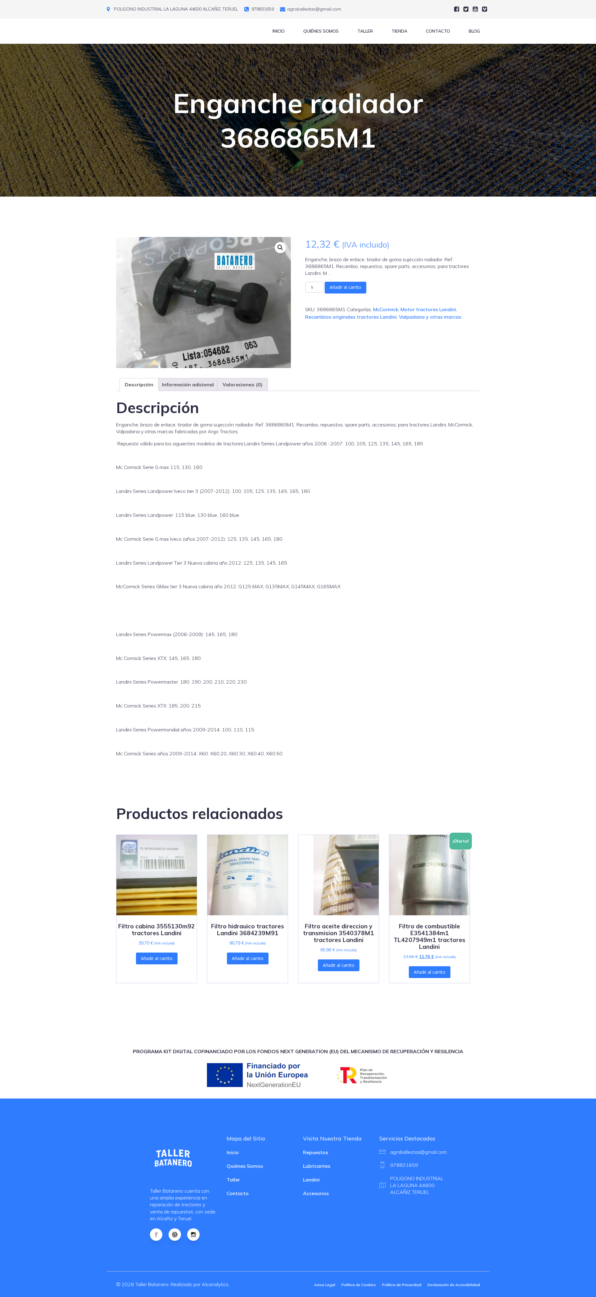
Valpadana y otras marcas (430, 317)
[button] (280, 247)
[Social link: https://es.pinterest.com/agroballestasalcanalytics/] (178, 1234)
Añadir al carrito (345, 287)
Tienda (399, 31)
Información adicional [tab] (188, 384)
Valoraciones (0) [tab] (243, 384)
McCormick (385, 309)
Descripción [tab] (139, 384)
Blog (474, 31)
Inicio (279, 31)
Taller (365, 31)
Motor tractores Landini (428, 309)
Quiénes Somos (321, 31)
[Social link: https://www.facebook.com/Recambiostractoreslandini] (159, 1234)
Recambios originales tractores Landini (351, 317)
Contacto (438, 31)
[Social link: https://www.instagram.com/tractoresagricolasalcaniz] (196, 1234)
